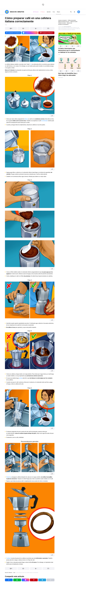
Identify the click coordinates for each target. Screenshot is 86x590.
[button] (61, 46)
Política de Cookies (73, 21)
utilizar (26, 119)
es (30, 64)
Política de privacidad (72, 20)
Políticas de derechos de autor (63, 21)
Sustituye (8, 558)
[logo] (14, 11)
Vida (59, 54)
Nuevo (43, 11)
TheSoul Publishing (67, 26)
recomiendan (44, 120)
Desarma (8, 477)
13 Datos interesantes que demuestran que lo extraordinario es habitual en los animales (69, 50)
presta (20, 378)
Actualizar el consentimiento (63, 24)
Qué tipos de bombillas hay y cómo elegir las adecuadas (67, 74)
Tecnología (60, 77)
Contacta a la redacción (62, 20)
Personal (36, 11)
